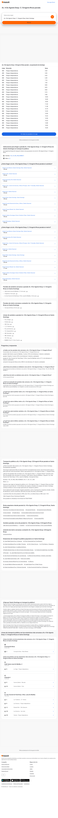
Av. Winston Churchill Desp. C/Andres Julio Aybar (39, 555)
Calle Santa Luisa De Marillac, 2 (10, 525)
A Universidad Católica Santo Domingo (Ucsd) (32, 512)
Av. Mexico (30, 561)
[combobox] (29, 16)
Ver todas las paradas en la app (29, 134)
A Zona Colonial (7, 512)
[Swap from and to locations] (52, 16)
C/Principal (5, 552)
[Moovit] (5, 2)
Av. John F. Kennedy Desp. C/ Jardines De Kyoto (14, 547)
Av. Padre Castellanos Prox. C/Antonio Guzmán (14, 567)
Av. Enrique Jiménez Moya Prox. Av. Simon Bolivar (15, 561)
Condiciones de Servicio (7, 783)
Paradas (31, 771)
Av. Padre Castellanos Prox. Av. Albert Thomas (14, 544)
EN (3, 774)
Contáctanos (26, 783)
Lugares (31, 766)
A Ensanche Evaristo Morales (44, 509)
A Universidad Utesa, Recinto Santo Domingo (14, 515)
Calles (31, 769)
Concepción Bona (7, 534)
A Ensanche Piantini (30, 509)
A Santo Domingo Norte (32, 515)
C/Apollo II (21, 525)
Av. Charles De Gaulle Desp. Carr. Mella (44, 550)
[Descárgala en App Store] (15, 780)
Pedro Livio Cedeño (25, 558)
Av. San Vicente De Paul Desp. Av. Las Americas (14, 555)
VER (27, 291)
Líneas (31, 764)
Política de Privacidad (18, 783)
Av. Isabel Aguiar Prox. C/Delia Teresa (33, 564)
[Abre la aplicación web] (24, 780)
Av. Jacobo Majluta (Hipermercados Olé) (13, 564)
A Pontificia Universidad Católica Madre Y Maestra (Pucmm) (18, 518)
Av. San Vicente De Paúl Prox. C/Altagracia (37, 567)
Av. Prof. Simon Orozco (32, 544)
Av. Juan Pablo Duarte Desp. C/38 (11, 558)
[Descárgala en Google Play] (6, 780)
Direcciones (32, 775)
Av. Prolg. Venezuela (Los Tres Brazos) (32, 541)
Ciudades (32, 773)
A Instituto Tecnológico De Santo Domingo (13, 509)
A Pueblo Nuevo (16, 512)
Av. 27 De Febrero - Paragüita (46, 544)
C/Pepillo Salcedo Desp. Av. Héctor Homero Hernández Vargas (18, 550)
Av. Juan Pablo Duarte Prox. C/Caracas (12, 541)
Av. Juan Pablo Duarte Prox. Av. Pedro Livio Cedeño (22, 552)
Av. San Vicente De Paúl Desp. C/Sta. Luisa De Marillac (39, 525)
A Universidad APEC (39, 518)
